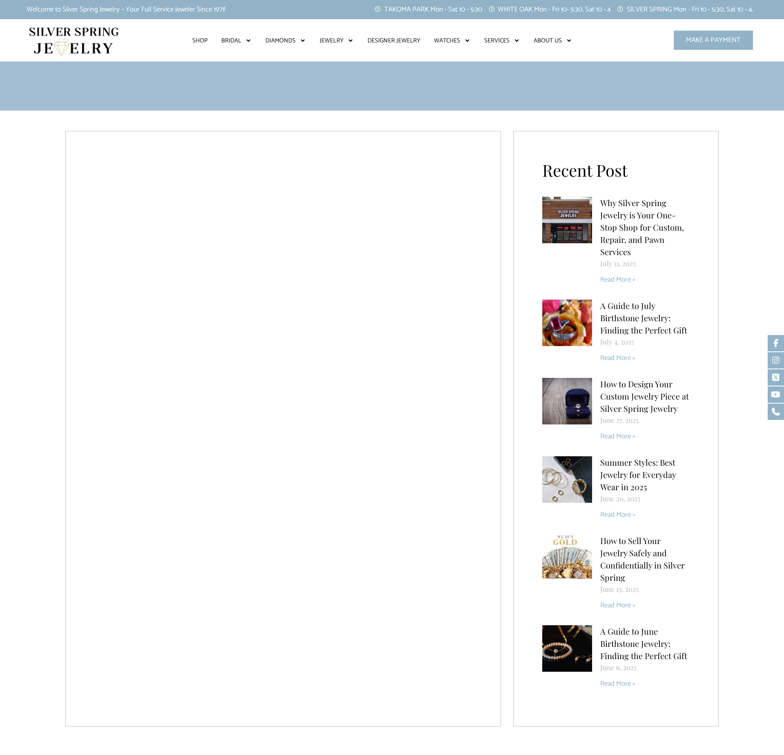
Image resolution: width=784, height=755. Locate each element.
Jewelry (331, 41)
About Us (548, 41)
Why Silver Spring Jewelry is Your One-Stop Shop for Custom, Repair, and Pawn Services (642, 227)
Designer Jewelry (394, 41)
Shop (199, 41)
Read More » (617, 279)
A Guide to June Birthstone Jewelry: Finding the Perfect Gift (643, 643)
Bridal (231, 41)
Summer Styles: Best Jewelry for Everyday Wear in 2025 (638, 474)
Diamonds (280, 41)
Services (497, 41)
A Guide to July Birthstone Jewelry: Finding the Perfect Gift (643, 317)
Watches (447, 41)
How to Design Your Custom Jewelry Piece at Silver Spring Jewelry (644, 396)
